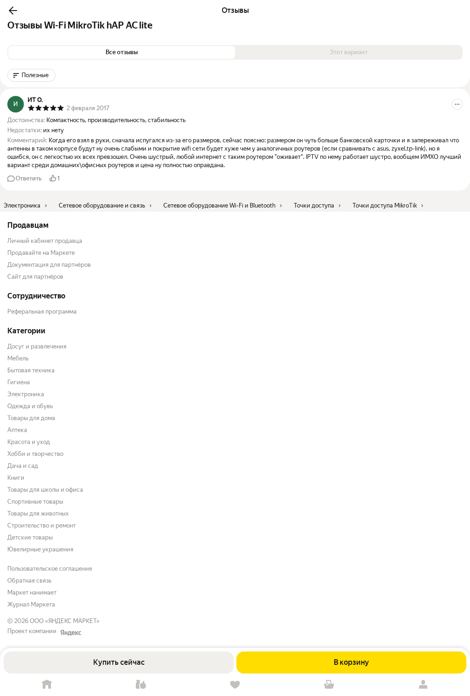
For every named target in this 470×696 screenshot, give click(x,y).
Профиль (423, 685)
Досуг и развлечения (37, 346)
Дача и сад (22, 465)
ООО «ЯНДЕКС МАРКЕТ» (65, 620)
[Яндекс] (70, 632)
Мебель (17, 358)
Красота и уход (28, 441)
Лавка (141, 685)
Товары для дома (31, 418)
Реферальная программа (42, 311)
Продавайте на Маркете (41, 252)
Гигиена (18, 382)
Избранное (235, 685)
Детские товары (30, 537)
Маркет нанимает (31, 592)
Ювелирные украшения (40, 549)
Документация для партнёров (49, 264)
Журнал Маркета (31, 604)
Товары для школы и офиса (45, 489)
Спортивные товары (35, 501)
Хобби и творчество (35, 453)
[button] (12, 10)
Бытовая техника (31, 370)
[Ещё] (457, 104)
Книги (15, 477)
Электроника (25, 394)
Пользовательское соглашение (49, 568)
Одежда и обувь (30, 406)
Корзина (329, 685)
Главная (47, 685)
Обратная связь (29, 580)
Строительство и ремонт (41, 525)
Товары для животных (38, 513)
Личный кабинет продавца (44, 240)
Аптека (17, 430)
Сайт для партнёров (35, 276)
